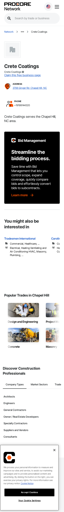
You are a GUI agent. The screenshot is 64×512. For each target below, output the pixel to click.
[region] (29, 478)
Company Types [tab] (15, 384)
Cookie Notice (27, 483)
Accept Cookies (29, 492)
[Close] (54, 450)
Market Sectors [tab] (39, 384)
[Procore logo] (17, 4)
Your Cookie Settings (29, 500)
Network (12, 9)
